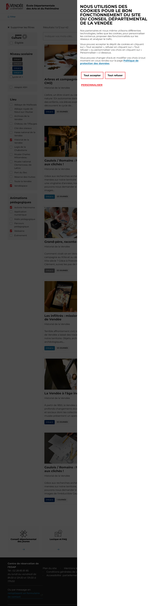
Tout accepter (92, 75)
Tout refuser (115, 75)
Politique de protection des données (109, 62)
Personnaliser (91, 85)
